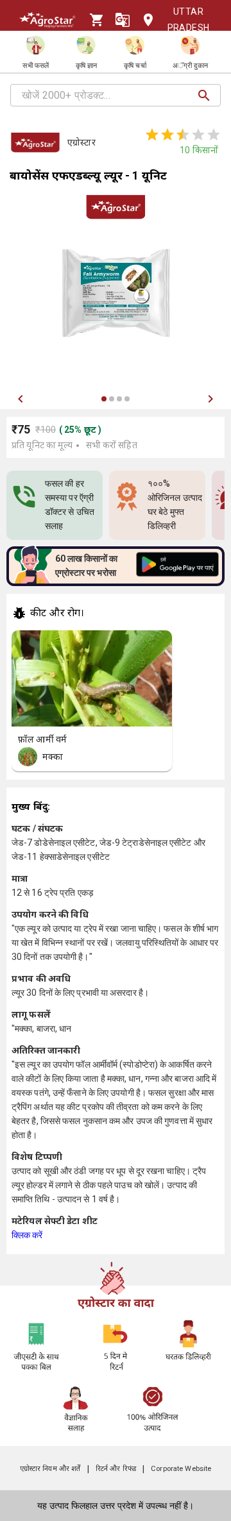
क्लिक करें (27, 1235)
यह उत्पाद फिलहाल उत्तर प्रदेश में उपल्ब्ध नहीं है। (115, 1505)
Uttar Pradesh (188, 19)
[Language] (122, 20)
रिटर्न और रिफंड (116, 1469)
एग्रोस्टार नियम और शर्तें (50, 1469)
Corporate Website (181, 1469)
